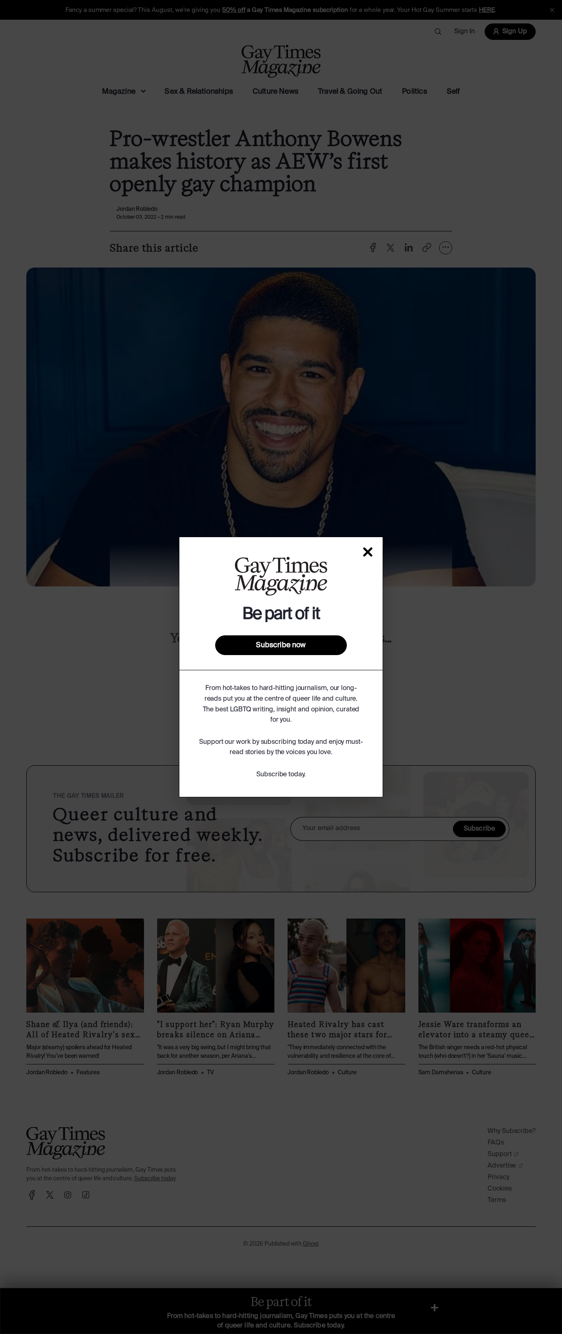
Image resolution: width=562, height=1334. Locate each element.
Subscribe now (281, 645)
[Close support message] (368, 552)
